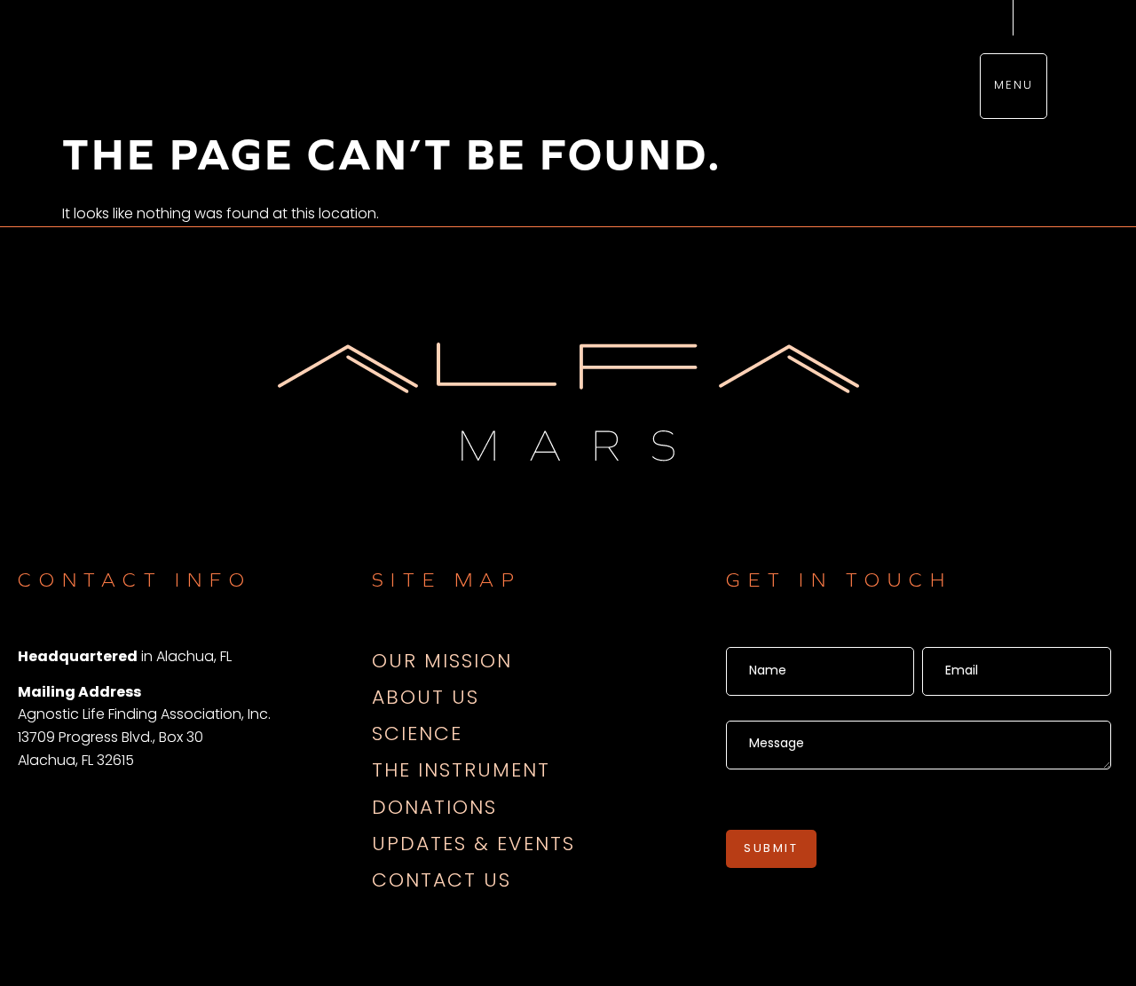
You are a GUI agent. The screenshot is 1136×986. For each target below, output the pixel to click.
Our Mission (442, 662)
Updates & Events (473, 845)
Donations (434, 809)
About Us (425, 699)
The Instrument (461, 771)
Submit (771, 849)
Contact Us (441, 882)
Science (417, 735)
